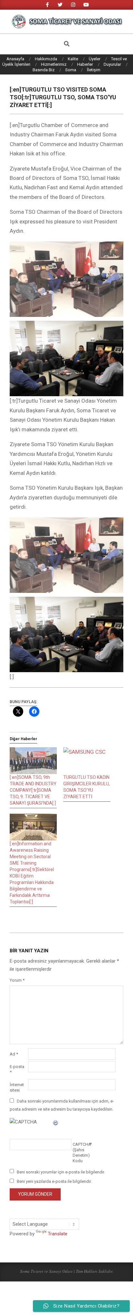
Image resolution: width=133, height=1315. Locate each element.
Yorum (17, 980)
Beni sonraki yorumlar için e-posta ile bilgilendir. (61, 1171)
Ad (14, 1054)
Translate (57, 1234)
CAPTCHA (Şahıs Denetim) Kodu (81, 1152)
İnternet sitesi (17, 1087)
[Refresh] (55, 1122)
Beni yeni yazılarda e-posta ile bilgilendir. (54, 1181)
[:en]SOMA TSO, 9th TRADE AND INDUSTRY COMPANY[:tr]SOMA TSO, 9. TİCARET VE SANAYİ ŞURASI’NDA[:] (33, 790)
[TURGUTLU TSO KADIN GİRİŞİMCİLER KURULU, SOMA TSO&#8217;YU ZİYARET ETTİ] (86, 760)
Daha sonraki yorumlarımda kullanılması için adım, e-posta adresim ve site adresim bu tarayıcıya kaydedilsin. (62, 1105)
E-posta (17, 1069)
